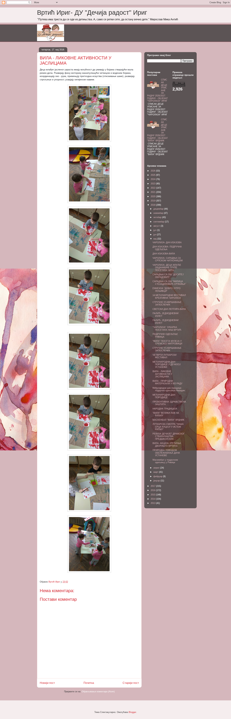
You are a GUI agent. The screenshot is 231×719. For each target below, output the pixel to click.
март (156, 472)
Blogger (132, 712)
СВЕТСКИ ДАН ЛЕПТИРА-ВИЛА (169, 309)
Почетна (89, 682)
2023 (153, 183)
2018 (153, 205)
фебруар (158, 476)
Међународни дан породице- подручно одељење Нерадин (169, 389)
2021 (153, 192)
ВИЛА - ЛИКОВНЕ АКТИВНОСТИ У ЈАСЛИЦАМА (162, 374)
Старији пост (131, 682)
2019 (153, 200)
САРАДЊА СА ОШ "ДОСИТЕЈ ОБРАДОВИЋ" (168, 275)
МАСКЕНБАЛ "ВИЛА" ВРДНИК (168, 420)
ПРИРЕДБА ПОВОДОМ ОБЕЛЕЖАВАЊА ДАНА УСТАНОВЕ (166, 453)
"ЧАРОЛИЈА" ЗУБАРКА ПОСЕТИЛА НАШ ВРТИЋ (167, 328)
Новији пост (47, 682)
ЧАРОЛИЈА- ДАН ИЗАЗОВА (167, 242)
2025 (153, 175)
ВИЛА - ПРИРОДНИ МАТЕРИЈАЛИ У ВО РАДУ (167, 382)
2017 (153, 486)
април (156, 467)
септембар (159, 221)
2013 (153, 503)
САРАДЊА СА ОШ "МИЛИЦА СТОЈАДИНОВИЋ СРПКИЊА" (169, 282)
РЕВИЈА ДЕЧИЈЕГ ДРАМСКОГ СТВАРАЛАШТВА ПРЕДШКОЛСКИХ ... (169, 436)
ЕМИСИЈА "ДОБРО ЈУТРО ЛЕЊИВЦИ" (166, 289)
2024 (153, 179)
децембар (158, 209)
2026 (153, 170)
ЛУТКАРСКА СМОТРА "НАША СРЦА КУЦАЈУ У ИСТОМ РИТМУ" (168, 427)
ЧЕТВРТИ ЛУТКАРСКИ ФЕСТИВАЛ (164, 356)
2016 (153, 490)
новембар (158, 213)
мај (155, 238)
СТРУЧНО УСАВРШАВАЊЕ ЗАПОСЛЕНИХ (167, 303)
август (157, 226)
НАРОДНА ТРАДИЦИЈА (165, 408)
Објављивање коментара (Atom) (98, 691)
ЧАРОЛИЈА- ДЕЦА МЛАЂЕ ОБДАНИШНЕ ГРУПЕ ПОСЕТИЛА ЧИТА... (167, 267)
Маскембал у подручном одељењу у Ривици (165, 461)
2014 (153, 499)
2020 (153, 196)
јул (155, 230)
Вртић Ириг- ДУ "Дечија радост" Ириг (92, 12)
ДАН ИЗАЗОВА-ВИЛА (164, 253)
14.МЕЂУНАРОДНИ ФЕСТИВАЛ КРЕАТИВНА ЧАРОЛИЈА (169, 296)
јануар (156, 480)
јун (155, 234)
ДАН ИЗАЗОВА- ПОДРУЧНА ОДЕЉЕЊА (167, 248)
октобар (157, 217)
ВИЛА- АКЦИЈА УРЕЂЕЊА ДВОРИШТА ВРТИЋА (167, 444)
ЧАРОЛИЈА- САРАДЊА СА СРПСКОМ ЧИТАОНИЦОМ (168, 259)
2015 (153, 494)
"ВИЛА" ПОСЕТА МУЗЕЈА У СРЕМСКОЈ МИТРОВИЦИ (167, 342)
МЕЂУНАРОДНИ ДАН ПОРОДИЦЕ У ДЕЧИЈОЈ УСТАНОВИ (167, 364)
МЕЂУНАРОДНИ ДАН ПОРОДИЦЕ (164, 396)
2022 (153, 188)
